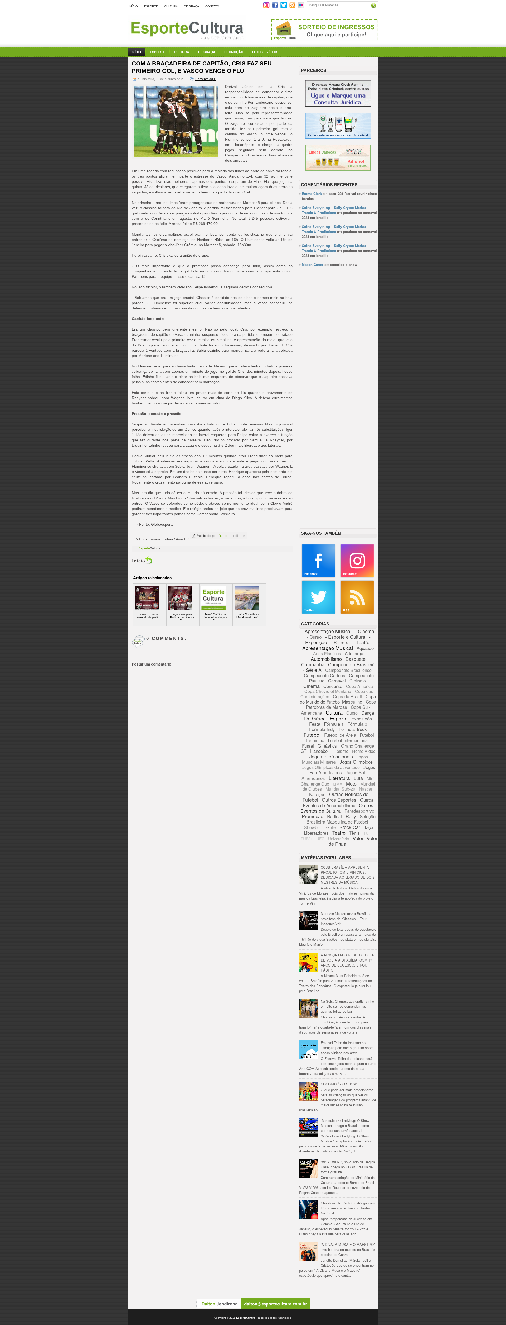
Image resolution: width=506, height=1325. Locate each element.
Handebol (319, 751)
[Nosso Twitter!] (318, 612)
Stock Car (349, 827)
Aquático (365, 648)
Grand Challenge (357, 745)
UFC (320, 838)
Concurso (332, 686)
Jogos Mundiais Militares (335, 759)
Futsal (308, 745)
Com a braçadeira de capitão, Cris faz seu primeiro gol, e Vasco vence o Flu (202, 67)
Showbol (312, 827)
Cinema (311, 685)
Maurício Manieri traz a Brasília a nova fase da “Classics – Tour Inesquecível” (346, 918)
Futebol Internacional (348, 740)
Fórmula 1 (334, 723)
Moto (351, 783)
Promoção (233, 52)
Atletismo (354, 653)
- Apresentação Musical (326, 631)
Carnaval (337, 680)
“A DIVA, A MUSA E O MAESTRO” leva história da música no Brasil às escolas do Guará (348, 1249)
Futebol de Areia (340, 734)
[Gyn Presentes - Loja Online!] (338, 169)
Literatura (339, 777)
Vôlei (358, 838)
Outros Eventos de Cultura (336, 808)
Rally (351, 816)
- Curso (314, 636)
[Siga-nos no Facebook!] (275, 7)
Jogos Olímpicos (356, 761)
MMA (337, 784)
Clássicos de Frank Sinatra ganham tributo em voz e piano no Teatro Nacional (348, 1208)
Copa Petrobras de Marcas (341, 704)
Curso (352, 713)
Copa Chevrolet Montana (327, 691)
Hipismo (340, 751)
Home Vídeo (364, 751)
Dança (367, 712)
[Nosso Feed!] (357, 612)
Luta (358, 777)
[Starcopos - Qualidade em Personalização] (338, 137)
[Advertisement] (338, 354)
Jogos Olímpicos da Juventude (331, 767)
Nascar (365, 789)
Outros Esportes (339, 799)
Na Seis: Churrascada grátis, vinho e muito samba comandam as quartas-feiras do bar (347, 1006)
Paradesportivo (359, 810)
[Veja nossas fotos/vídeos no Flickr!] (301, 6)
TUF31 (307, 838)
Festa (314, 723)
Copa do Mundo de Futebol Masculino (338, 699)
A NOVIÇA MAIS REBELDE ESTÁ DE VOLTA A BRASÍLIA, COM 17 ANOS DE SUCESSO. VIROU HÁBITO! (347, 963)
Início (133, 6)
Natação (317, 794)
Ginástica (327, 745)
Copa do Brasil (347, 696)
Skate (330, 827)
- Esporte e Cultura (345, 636)
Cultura (171, 6)
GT (303, 751)
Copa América (359, 686)
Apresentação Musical (327, 647)
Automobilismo (326, 658)
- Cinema (364, 631)
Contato (212, 6)
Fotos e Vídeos (265, 52)
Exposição (361, 718)
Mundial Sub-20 (340, 789)
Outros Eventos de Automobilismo (338, 802)
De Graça (191, 6)
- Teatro (361, 642)
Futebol (312, 734)
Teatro (339, 832)
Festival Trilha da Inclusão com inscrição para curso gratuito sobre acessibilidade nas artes (347, 1047)
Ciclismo (357, 681)
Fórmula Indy (322, 729)
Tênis (354, 832)
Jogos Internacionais (331, 756)
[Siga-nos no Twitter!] (284, 7)
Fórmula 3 (357, 723)
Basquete (356, 658)
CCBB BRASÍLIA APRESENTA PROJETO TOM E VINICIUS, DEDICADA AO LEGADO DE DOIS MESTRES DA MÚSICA (348, 875)
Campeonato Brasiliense (348, 670)
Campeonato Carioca (324, 675)
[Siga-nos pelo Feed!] (293, 7)
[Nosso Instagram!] (357, 576)
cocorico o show (343, 264)
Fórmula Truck (353, 729)
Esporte (151, 6)
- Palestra (340, 642)
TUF (367, 833)
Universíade (338, 838)
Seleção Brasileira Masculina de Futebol (341, 819)
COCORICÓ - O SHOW (339, 1084)
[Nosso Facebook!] (318, 576)
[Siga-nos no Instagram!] (267, 7)
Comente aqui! (205, 79)
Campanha (312, 664)
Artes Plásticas (327, 653)
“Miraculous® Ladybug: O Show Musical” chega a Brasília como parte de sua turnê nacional (345, 1125)
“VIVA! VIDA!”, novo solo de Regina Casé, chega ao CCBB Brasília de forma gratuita (348, 1166)
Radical (334, 816)
